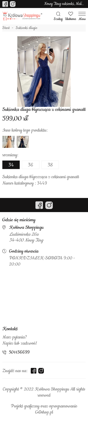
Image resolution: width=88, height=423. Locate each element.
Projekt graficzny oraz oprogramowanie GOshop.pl (44, 409)
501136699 (19, 352)
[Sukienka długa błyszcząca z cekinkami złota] (8, 142)
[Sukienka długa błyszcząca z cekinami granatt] (44, 71)
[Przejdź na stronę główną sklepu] (22, 16)
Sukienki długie (26, 28)
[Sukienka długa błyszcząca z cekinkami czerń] (23, 142)
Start (6, 28)
